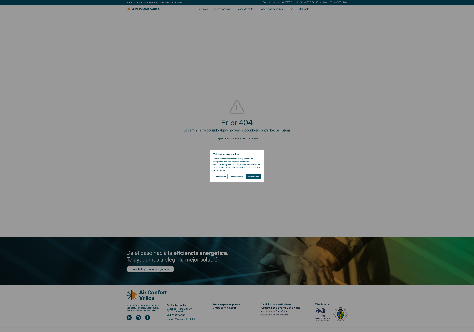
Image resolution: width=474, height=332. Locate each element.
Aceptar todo (253, 177)
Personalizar (220, 177)
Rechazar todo (237, 177)
